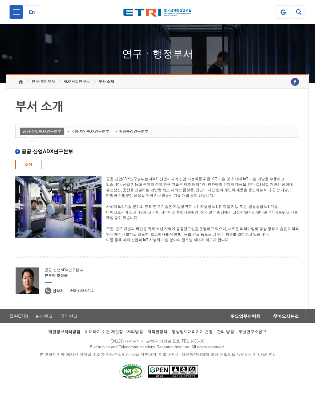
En (32, 12)
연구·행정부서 (43, 81)
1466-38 (197, 341)
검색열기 (298, 12)
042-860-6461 (82, 290)
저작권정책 (157, 331)
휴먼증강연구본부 (133, 131)
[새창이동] (283, 12)
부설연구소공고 (252, 331)
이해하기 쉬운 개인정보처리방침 (114, 331)
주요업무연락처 (245, 316)
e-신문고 (44, 316)
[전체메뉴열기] (16, 12)
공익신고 (69, 316)
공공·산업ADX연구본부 (42, 131)
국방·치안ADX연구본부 (90, 131)
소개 (28, 164)
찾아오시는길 (286, 316)
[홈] (20, 81)
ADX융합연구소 (77, 81)
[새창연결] (295, 82)
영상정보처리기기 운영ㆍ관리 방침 (203, 331)
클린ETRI (19, 316)
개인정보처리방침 (64, 331)
